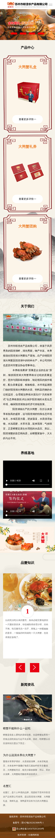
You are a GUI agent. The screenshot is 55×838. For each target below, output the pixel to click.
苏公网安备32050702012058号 (30, 829)
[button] (14, 34)
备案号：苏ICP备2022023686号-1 (28, 823)
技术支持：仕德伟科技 (28, 835)
